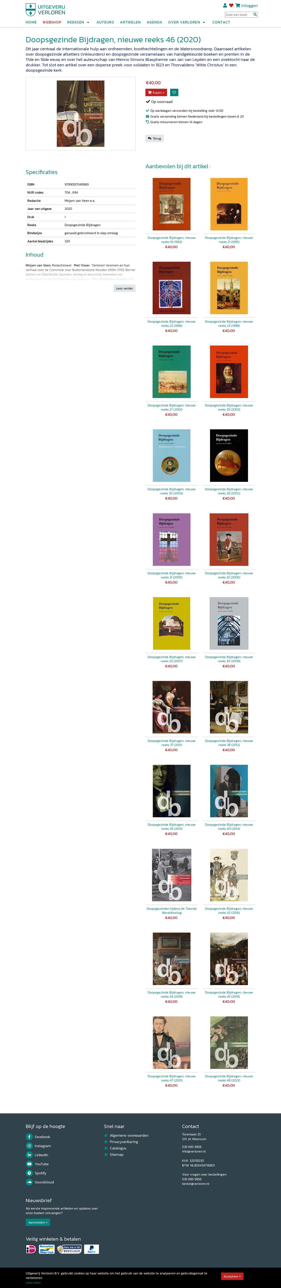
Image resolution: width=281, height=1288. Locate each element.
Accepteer (231, 1276)
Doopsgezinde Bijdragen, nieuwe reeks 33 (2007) (172, 658)
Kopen (157, 92)
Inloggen (249, 5)
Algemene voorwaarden (129, 1135)
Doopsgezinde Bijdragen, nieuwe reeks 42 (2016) (229, 910)
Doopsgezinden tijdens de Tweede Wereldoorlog (172, 910)
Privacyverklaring (124, 1141)
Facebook (42, 1137)
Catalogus (118, 1148)
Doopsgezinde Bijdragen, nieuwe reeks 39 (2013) (172, 826)
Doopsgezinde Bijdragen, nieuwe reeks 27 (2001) (172, 407)
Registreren (225, 5)
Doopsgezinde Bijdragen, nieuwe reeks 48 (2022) (229, 1078)
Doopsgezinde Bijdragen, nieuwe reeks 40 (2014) (229, 826)
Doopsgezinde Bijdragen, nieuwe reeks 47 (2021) (172, 1078)
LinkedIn (41, 1155)
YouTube (42, 1164)
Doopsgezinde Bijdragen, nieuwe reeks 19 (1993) (172, 239)
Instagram (43, 1146)
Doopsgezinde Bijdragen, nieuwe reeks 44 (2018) (172, 994)
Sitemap (116, 1154)
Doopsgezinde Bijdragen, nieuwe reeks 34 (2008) (229, 658)
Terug (157, 138)
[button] (88, 22)
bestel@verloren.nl (195, 1183)
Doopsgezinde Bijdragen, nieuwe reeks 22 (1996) (172, 323)
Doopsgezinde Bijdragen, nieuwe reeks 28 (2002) (229, 491)
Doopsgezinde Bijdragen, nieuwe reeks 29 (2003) (229, 407)
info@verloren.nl (194, 1151)
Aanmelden (36, 1222)
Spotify (40, 1173)
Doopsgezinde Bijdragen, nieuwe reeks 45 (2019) (229, 994)
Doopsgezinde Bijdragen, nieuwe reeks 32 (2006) (229, 575)
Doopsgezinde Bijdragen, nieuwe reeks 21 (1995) (229, 239)
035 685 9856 (192, 1146)
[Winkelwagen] (237, 5)
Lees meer (33, 1282)
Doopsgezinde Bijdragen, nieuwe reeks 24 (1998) (229, 323)
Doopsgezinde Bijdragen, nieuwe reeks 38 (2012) (229, 742)
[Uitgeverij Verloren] (45, 9)
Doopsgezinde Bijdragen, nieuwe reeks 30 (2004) (172, 491)
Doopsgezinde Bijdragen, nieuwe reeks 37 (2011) (172, 742)
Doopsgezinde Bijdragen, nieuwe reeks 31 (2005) (172, 575)
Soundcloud (44, 1182)
